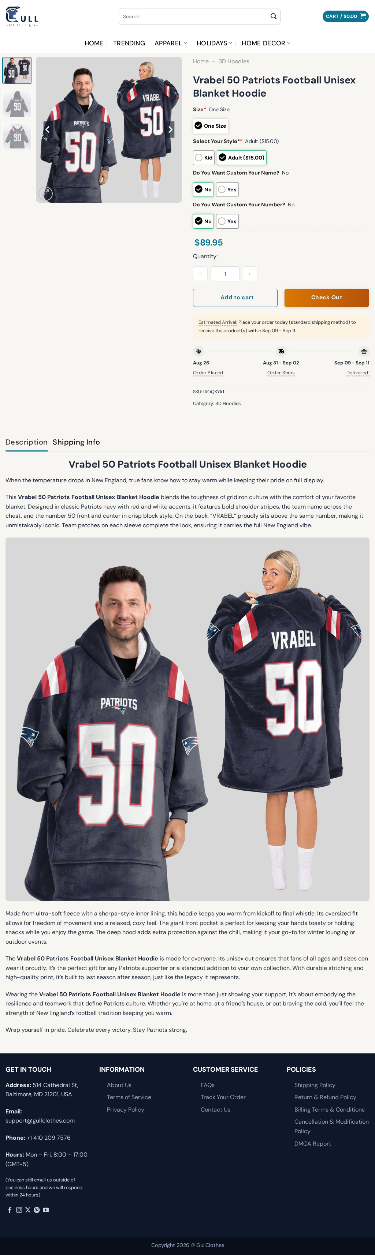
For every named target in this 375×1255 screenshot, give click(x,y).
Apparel (168, 43)
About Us (119, 1085)
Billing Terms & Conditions (329, 1109)
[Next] (170, 129)
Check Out (326, 297)
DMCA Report (312, 1143)
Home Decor (264, 43)
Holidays (212, 43)
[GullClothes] (56, 16)
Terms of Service (129, 1097)
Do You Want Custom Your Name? (236, 172)
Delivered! (358, 373)
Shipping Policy (314, 1085)
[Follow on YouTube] (46, 1210)
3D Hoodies (234, 61)
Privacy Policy (125, 1109)
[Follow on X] (28, 1210)
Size (199, 109)
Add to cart (237, 297)
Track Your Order (223, 1097)
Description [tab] (26, 442)
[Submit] (273, 16)
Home (94, 43)
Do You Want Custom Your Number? (239, 204)
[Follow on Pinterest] (37, 1210)
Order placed (208, 373)
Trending (129, 43)
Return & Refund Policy (325, 1097)
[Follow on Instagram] (19, 1210)
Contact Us (215, 1109)
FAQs (208, 1085)
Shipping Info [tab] (76, 442)
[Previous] (48, 129)
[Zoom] (45, 194)
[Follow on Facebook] (10, 1210)
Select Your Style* (217, 141)
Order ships (281, 373)
